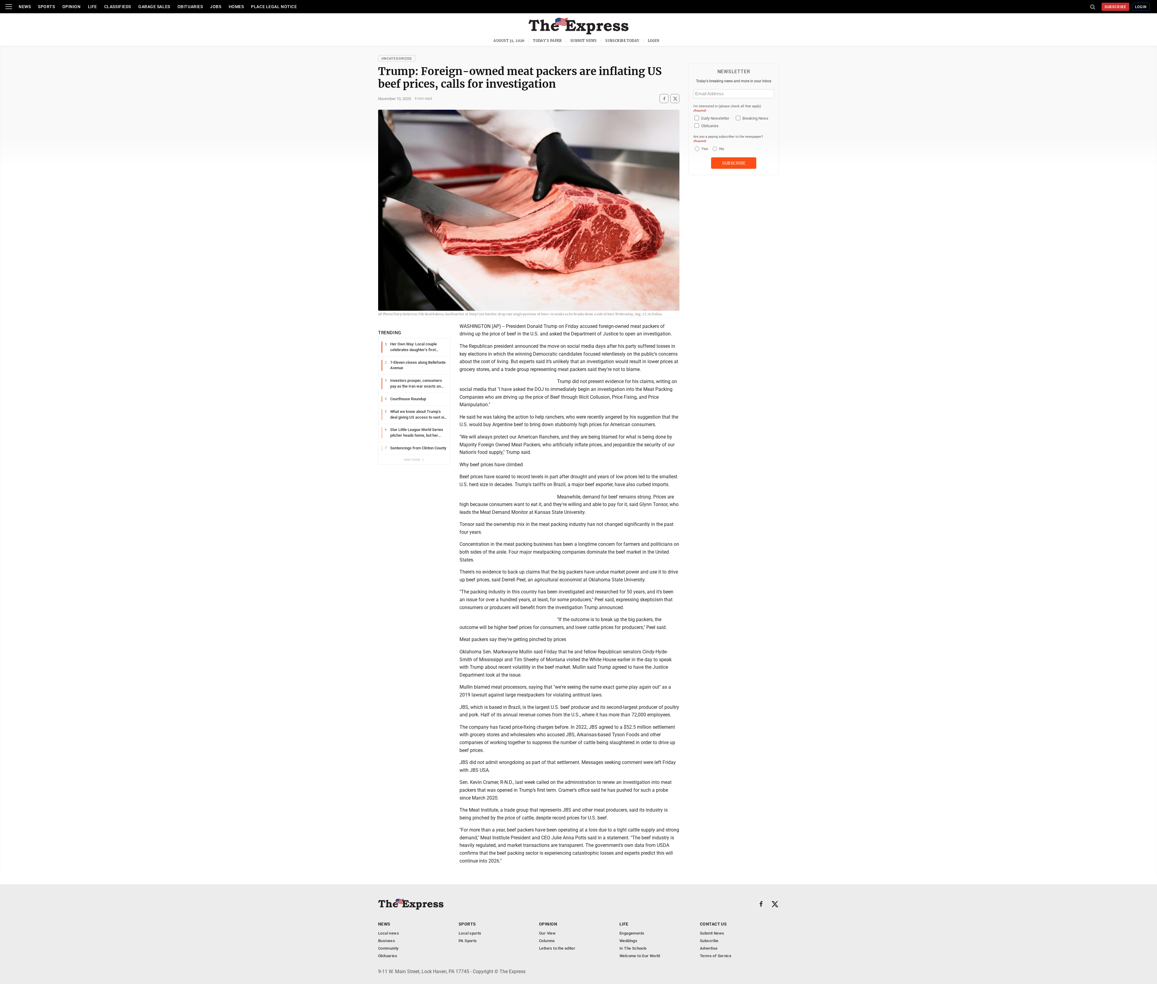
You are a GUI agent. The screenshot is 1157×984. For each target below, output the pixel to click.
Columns (547, 940)
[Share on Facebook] (664, 99)
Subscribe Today (622, 41)
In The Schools (633, 948)
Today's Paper (547, 41)
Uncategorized (396, 59)
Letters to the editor (557, 948)
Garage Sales (154, 6)
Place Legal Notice (274, 6)
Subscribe (1116, 7)
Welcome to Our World (639, 956)
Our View (547, 933)
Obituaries (190, 6)
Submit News (583, 41)
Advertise (709, 948)
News (25, 6)
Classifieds (117, 6)
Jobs (215, 6)
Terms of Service (715, 956)
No (721, 148)
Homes (236, 6)
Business (386, 940)
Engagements (631, 933)
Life (92, 6)
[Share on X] (675, 99)
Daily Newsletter (715, 118)
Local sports (470, 933)
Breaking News (755, 118)
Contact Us (713, 924)
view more (412, 459)
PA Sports (468, 940)
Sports (46, 6)
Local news (388, 933)
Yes (704, 148)
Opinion (71, 6)
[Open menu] (8, 6)
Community (388, 948)
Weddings (628, 940)
